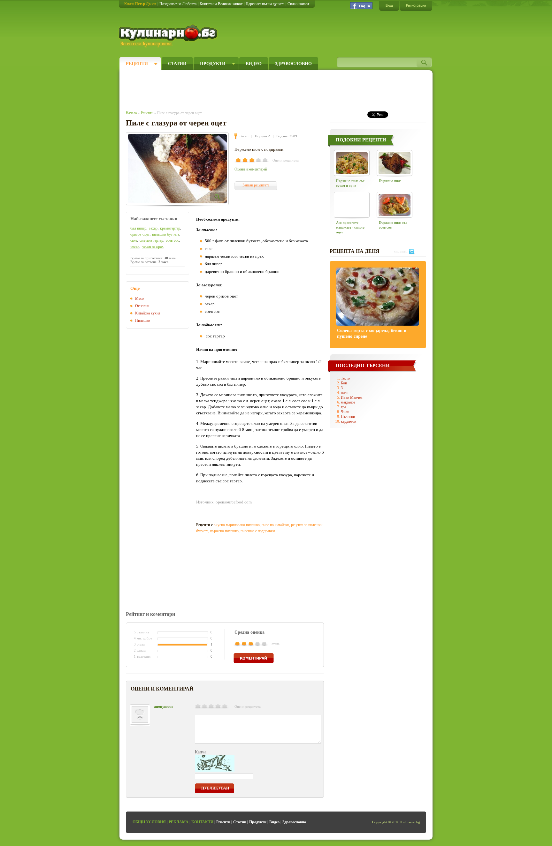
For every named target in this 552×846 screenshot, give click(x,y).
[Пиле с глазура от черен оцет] (177, 168)
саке (133, 240)
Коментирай (254, 658)
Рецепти (137, 63)
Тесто (345, 378)
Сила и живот (298, 4)
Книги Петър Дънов (140, 4)
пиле (344, 392)
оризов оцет (140, 234)
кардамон (348, 421)
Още (135, 288)
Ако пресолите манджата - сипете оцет (350, 227)
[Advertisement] (242, 88)
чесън (134, 246)
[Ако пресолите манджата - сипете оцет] (352, 205)
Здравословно (293, 63)
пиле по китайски (275, 525)
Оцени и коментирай (250, 169)
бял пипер (138, 228)
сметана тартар (151, 240)
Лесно (244, 136)
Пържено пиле (390, 181)
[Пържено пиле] (394, 163)
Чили (345, 412)
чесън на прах (153, 246)
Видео (254, 63)
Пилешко (142, 320)
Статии (177, 63)
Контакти (202, 822)
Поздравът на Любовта (177, 4)
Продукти (213, 63)
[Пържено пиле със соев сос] (394, 205)
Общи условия (149, 822)
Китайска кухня (147, 313)
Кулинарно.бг (169, 36)
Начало (131, 113)
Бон (344, 383)
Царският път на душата (265, 4)
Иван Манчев (352, 397)
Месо (139, 298)
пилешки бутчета (165, 234)
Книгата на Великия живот (221, 4)
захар (153, 228)
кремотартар (170, 228)
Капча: (201, 752)
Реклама (178, 822)
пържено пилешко (224, 531)
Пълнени (348, 416)
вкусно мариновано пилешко (237, 525)
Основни (142, 306)
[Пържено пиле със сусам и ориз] (352, 163)
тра (343, 407)
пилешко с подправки (258, 531)
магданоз (348, 402)
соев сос (172, 240)
